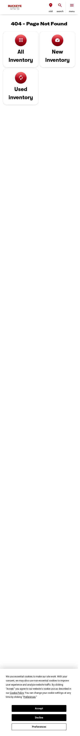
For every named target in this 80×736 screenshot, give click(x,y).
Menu (72, 11)
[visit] (51, 5)
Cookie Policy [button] (17, 693)
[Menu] (72, 5)
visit (51, 11)
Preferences (39, 726)
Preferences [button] (29, 697)
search (60, 11)
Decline (39, 717)
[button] (51, 7)
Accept (39, 708)
